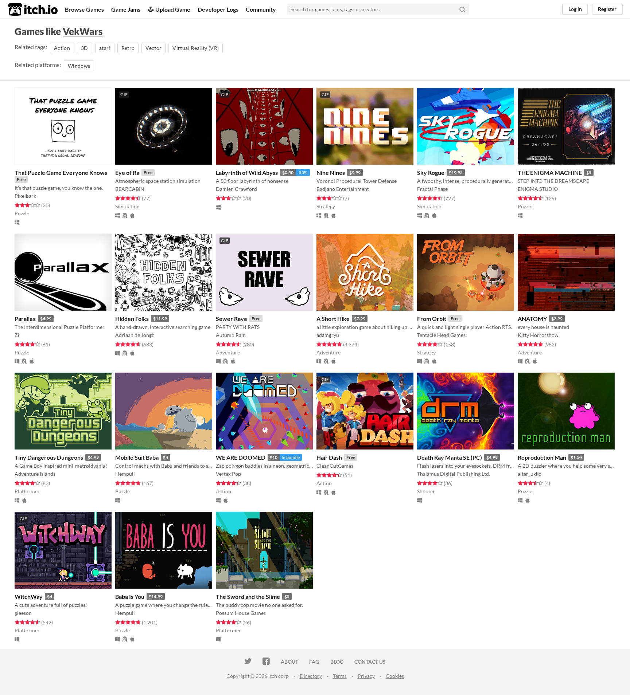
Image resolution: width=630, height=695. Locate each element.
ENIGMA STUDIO (538, 189)
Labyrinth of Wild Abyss (247, 172)
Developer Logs (218, 9)
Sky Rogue (430, 172)
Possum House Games (241, 613)
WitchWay (29, 596)
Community (261, 9)
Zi (17, 335)
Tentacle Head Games (441, 335)
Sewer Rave (231, 318)
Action (62, 48)
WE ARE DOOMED (240, 457)
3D (84, 48)
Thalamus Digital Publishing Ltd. (453, 474)
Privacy (366, 676)
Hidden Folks (132, 318)
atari (104, 48)
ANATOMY (532, 318)
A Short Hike (333, 318)
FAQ (314, 662)
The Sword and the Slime (248, 596)
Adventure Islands (35, 474)
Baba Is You (129, 596)
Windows (79, 66)
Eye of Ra (127, 172)
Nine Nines (330, 172)
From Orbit (431, 318)
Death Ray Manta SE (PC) (449, 457)
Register (607, 9)
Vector (153, 48)
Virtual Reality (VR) (195, 48)
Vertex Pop (228, 474)
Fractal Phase (432, 189)
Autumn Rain (231, 335)
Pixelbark (25, 196)
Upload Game (172, 9)
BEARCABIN (129, 189)
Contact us (370, 662)
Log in (575, 9)
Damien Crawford (236, 189)
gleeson (23, 613)
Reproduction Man (542, 457)
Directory (311, 676)
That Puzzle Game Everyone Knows (61, 172)
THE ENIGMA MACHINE (550, 172)
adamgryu (327, 335)
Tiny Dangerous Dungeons (49, 457)
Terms (340, 676)
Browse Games (84, 9)
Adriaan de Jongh (135, 335)
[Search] (462, 9)
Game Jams (125, 9)
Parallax (25, 318)
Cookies (395, 676)
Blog (336, 662)
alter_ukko (529, 474)
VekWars (82, 31)
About (289, 662)
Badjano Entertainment (342, 189)
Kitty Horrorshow (538, 335)
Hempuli (125, 474)
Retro (128, 48)
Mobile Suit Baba (137, 457)
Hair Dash (329, 457)
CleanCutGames (334, 466)
